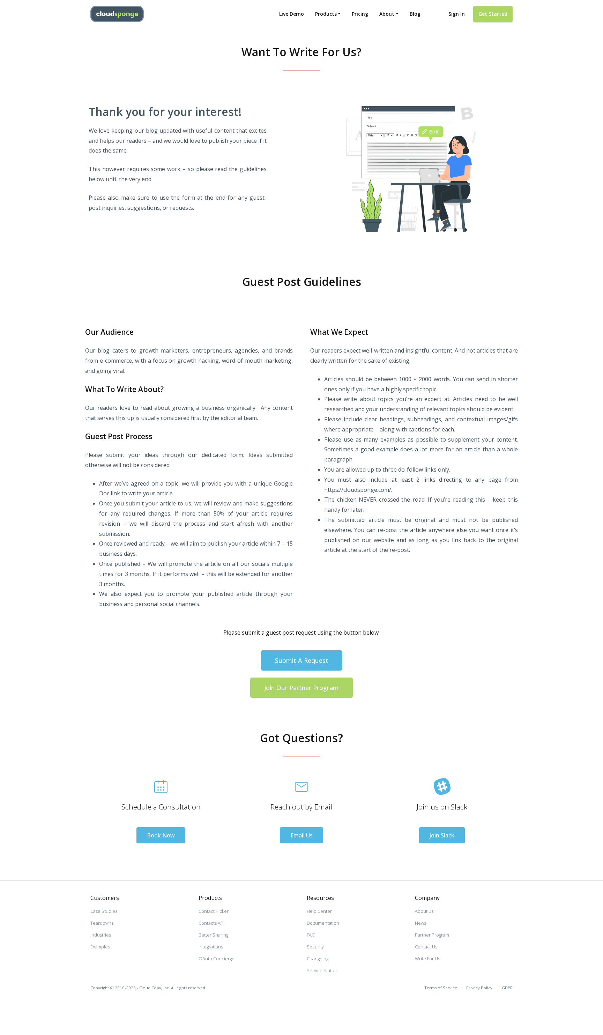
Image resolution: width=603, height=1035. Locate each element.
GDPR (507, 987)
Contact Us (426, 947)
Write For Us (427, 958)
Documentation (323, 923)
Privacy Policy (479, 987)
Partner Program (432, 935)
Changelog (317, 958)
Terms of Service (440, 987)
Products (326, 13)
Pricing (360, 13)
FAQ (311, 935)
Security (315, 947)
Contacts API (211, 923)
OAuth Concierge (216, 958)
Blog (415, 13)
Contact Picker (214, 911)
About (386, 13)
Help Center (319, 911)
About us (424, 911)
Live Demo (291, 13)
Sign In (456, 13)
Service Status (321, 970)
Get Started (492, 13)
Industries (100, 935)
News (420, 923)
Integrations (211, 947)
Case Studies (103, 911)
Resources (320, 898)
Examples (100, 947)
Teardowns (101, 923)
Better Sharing (213, 935)
